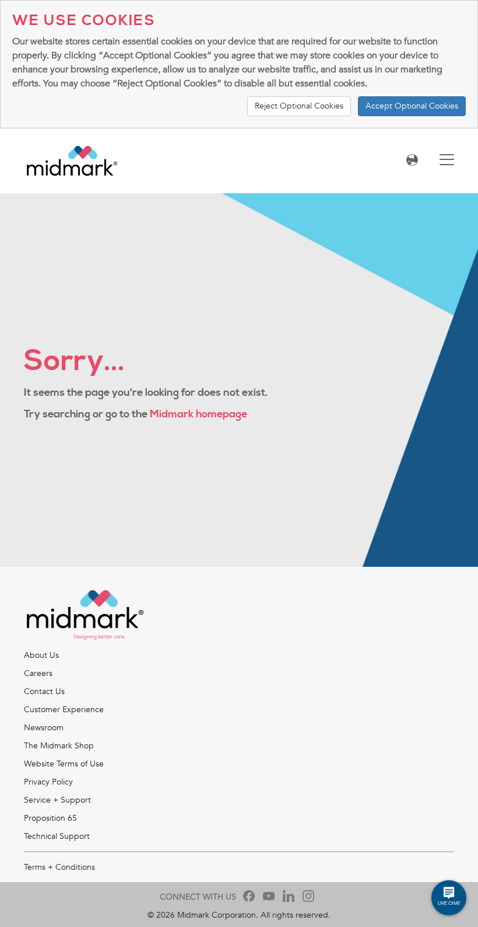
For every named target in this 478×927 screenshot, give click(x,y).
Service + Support (57, 800)
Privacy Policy (48, 781)
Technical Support (57, 836)
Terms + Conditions (59, 867)
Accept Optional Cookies (411, 105)
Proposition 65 (50, 818)
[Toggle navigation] (447, 161)
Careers (38, 673)
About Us (41, 655)
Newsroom (44, 727)
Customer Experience (64, 709)
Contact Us (44, 691)
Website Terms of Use (64, 763)
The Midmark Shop (59, 745)
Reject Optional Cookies (299, 105)
